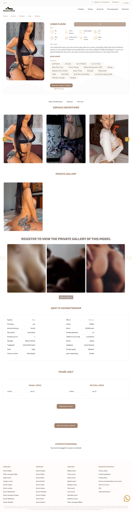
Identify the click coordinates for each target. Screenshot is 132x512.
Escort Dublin (7, 471)
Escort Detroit (40, 481)
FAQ (100, 488)
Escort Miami (40, 478)
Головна (81, 9)
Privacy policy (103, 471)
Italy (29, 16)
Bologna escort (72, 485)
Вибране (115, 2)
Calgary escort (8, 481)
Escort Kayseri (40, 502)
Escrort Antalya (41, 495)
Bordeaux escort (72, 498)
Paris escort (71, 488)
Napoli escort (71, 481)
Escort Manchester (9, 492)
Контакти (125, 9)
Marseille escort (72, 495)
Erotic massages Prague (11, 495)
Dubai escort (7, 478)
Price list (80, 102)
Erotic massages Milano (74, 502)
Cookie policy (103, 478)
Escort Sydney (40, 471)
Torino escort (71, 474)
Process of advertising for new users (110, 481)
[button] (5, 139)
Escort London (7, 488)
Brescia (37, 16)
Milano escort (71, 471)
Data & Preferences (56, 102)
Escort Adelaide (8, 502)
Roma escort (71, 478)
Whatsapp (60, 89)
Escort (13, 16)
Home (5, 16)
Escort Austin (40, 485)
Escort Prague (7, 485)
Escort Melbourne (8, 498)
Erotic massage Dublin (10, 474)
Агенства (100, 9)
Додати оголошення (101, 2)
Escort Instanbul (41, 492)
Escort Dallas (40, 474)
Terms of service (104, 485)
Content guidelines (105, 474)
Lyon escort (71, 492)
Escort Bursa (40, 498)
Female (22, 16)
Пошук (90, 9)
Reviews (70, 102)
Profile (126, 3)
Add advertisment (104, 492)
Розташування (112, 9)
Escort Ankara (40, 488)
